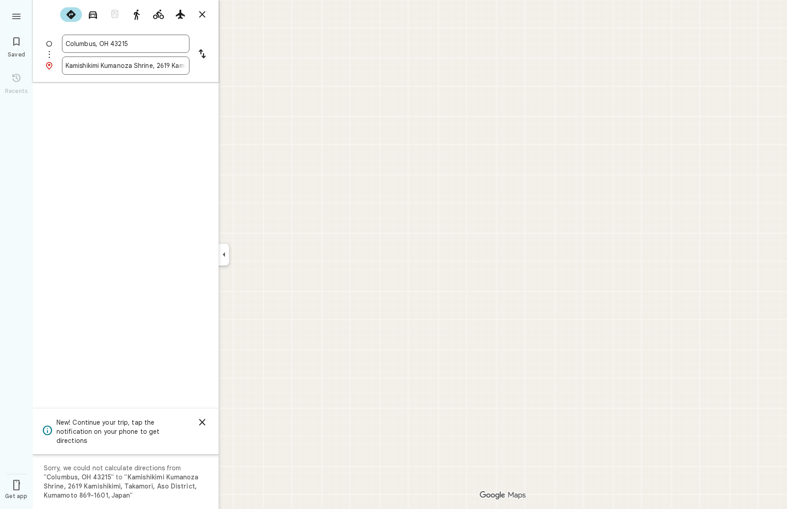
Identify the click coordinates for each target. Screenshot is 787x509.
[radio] (71, 14)
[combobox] (126, 44)
